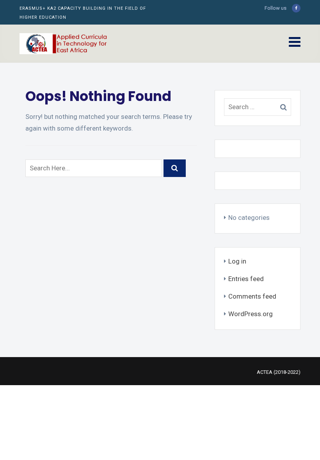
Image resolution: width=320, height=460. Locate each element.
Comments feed (252, 296)
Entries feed (246, 279)
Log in (237, 261)
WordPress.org (250, 314)
